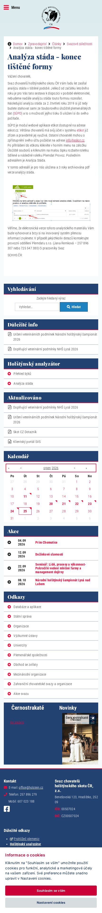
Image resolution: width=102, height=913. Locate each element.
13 (51, 496)
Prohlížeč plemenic (26, 839)
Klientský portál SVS (27, 442)
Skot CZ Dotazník (25, 432)
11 (25, 496)
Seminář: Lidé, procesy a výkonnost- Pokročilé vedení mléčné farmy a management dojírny (60, 568)
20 (51, 504)
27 (51, 511)
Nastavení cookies (51, 902)
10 (12, 496)
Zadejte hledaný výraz (51, 298)
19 (38, 504)
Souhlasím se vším (51, 890)
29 (77, 511)
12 (38, 496)
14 (63, 496)
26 (38, 511)
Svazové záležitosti (79, 44)
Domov (18, 44)
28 (63, 511)
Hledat (76, 307)
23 (89, 504)
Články (56, 44)
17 (12, 504)
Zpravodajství (37, 44)
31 (12, 518)
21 (63, 504)
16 (89, 496)
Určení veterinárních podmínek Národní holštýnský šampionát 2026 (55, 336)
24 (12, 511)
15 (77, 496)
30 (89, 511)
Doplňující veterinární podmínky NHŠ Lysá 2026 (45, 349)
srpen (47, 468)
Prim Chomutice (46, 542)
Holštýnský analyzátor (25, 844)
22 (77, 504)
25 (25, 511)
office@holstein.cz (31, 787)
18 (25, 504)
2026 (55, 468)
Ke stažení (17, 722)
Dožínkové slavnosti (49, 554)
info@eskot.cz (75, 140)
